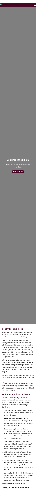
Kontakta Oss (18, 171)
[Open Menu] (33, 4)
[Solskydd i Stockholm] (9, 5)
